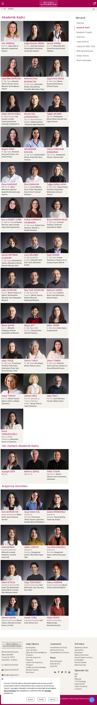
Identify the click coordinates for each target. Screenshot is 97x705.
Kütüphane (79, 652)
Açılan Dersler (80, 684)
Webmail (78, 679)
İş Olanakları (79, 660)
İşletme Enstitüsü (57, 650)
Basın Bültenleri (56, 661)
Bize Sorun (30, 672)
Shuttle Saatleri (80, 662)
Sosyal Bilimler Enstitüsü (59, 652)
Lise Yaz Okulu (31, 650)
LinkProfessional (81, 686)
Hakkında (80, 23)
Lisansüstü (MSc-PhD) (85, 46)
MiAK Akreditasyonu (84, 51)
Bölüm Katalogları (83, 60)
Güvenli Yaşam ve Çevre (84, 657)
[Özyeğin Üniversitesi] (48, 3)
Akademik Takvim (81, 647)
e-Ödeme (78, 689)
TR (2, 9)
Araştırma (80, 37)
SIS (76, 676)
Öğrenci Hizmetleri (82, 655)
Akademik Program (84, 32)
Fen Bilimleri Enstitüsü (58, 647)
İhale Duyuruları (80, 665)
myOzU (10, 9)
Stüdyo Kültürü (82, 56)
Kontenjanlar (31, 647)
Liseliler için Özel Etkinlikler (36, 667)
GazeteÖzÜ (79, 650)
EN (5, 9)
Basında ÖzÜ (55, 664)
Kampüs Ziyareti (32, 670)
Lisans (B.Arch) (82, 42)
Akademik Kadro (83, 27)
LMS (76, 674)
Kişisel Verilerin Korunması (83, 699)
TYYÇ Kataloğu (80, 681)
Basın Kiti (53, 666)
